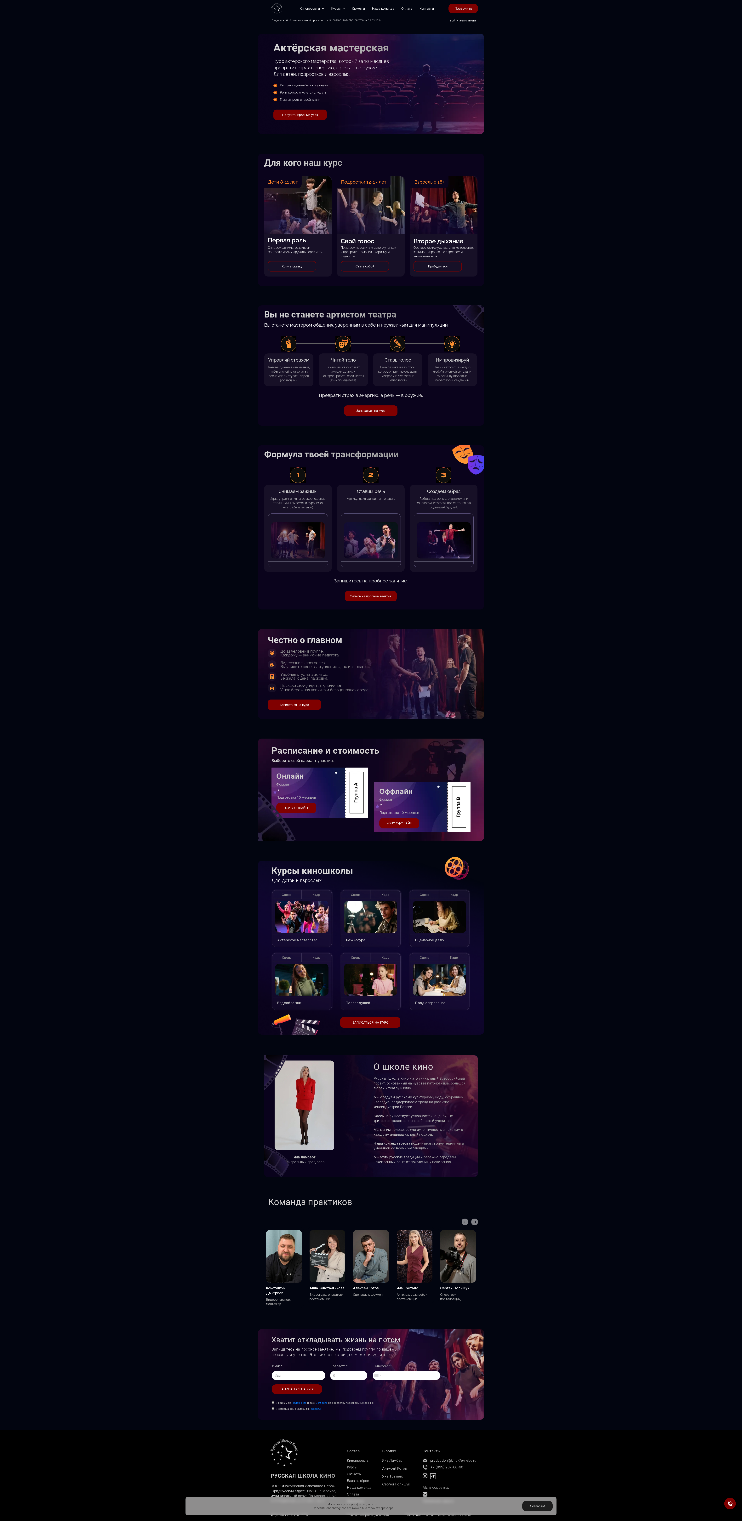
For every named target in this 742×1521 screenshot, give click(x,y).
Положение (299, 1402)
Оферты (316, 1408)
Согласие (322, 1402)
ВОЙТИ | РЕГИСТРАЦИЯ (463, 20)
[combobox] (377, 1375)
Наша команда (359, 1487)
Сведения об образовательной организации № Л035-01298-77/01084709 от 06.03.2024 (326, 20)
